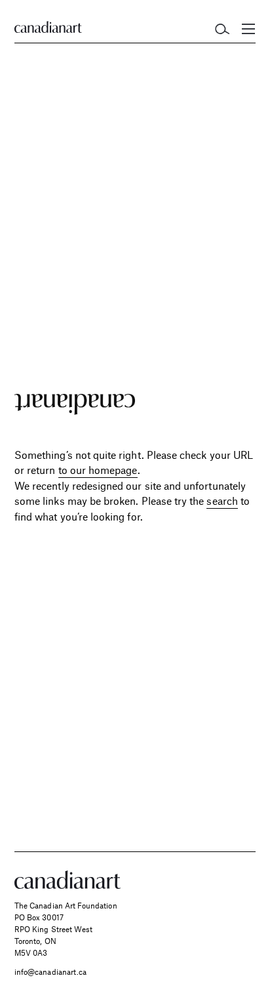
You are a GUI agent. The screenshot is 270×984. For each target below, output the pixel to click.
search (221, 500)
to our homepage (98, 469)
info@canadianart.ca (50, 971)
